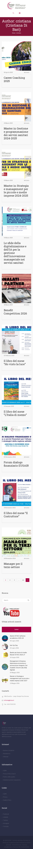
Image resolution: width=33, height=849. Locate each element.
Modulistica (6, 754)
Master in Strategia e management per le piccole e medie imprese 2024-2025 (16, 190)
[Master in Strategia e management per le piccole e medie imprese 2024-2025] (16, 164)
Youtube (6, 826)
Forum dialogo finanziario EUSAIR (16, 463)
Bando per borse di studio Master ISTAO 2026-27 (18, 653)
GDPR (5, 771)
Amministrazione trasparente (12, 780)
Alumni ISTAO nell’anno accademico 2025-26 (17, 637)
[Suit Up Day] (5, 646)
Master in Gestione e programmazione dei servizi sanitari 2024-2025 (16, 133)
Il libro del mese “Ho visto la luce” (15, 362)
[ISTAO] (16, 5)
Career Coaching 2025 (14, 79)
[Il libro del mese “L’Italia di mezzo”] (16, 389)
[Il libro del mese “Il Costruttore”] (16, 491)
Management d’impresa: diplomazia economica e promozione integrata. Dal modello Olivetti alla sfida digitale (18, 665)
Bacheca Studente (8, 750)
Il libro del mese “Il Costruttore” (16, 514)
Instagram (6, 823)
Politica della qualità (9, 777)
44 (23, 580)
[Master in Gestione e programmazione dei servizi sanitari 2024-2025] (16, 106)
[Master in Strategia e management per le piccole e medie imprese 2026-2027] (5, 680)
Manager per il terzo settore (13, 565)
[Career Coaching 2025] (16, 56)
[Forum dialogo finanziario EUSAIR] (16, 440)
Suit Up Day (14, 645)
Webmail (5, 757)
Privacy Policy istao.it (9, 774)
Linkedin (5, 817)
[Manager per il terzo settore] (16, 542)
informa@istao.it (9, 700)
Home (13, 33)
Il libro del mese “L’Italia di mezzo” (15, 413)
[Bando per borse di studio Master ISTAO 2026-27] (5, 655)
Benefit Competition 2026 (15, 311)
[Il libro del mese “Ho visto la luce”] (16, 339)
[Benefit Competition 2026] (16, 288)
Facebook (6, 814)
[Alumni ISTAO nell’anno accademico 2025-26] (5, 638)
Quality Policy (7, 800)
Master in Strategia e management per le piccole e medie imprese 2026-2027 (19, 678)
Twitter (5, 820)
